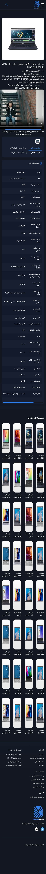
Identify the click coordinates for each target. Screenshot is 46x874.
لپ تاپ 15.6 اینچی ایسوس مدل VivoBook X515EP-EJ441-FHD (17, 731)
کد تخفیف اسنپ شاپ (37, 797)
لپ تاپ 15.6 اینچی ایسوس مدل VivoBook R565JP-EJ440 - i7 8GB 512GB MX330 (40, 535)
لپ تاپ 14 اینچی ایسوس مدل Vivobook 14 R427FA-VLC (29, 535)
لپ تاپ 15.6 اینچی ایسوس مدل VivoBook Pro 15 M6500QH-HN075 (6, 731)
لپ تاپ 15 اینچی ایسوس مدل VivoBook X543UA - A (29, 574)
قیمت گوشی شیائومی (14, 762)
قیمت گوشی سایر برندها (13, 765)
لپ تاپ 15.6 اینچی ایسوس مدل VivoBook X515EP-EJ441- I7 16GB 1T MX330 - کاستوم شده (17, 535)
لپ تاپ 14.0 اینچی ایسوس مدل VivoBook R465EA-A (6, 496)
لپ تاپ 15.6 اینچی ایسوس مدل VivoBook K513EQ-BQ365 (6, 457)
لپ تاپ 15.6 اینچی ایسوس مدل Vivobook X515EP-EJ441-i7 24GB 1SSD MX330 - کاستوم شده (40, 574)
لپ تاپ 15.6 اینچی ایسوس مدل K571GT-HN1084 (29, 457)
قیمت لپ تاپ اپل (38, 787)
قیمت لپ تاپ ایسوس (37, 776)
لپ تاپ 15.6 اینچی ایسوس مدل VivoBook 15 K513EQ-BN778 (29, 496)
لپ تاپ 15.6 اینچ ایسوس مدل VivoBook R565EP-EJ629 (40, 731)
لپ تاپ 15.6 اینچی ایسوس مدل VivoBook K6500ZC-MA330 (29, 731)
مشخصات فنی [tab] (35, 148)
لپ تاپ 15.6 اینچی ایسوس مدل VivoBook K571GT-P (40, 457)
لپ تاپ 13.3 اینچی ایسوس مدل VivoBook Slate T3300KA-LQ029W (29, 692)
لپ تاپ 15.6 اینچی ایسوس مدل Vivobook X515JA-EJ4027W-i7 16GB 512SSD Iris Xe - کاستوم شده (6, 692)
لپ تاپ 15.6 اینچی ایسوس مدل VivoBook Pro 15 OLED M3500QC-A (17, 496)
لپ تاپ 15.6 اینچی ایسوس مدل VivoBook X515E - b (17, 457)
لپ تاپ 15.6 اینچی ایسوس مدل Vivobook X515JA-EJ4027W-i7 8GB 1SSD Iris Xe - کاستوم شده (6, 653)
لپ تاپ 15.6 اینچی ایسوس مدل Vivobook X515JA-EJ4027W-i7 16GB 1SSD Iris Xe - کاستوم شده (17, 692)
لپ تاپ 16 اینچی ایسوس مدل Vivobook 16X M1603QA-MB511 (40, 614)
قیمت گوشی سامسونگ (13, 754)
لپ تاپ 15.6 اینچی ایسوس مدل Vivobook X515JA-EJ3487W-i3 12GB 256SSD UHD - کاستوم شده (40, 692)
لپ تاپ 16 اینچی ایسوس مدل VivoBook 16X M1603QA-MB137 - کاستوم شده (17, 614)
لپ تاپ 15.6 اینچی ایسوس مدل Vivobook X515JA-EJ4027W (6, 574)
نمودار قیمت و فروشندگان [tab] (18, 148)
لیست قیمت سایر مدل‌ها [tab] (19, 153)
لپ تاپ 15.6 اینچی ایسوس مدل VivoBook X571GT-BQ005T (40, 496)
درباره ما (41, 754)
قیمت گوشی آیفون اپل (14, 758)
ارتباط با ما (41, 765)
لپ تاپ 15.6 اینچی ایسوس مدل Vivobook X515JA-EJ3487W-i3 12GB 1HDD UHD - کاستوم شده (17, 653)
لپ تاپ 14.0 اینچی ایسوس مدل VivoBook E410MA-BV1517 (40, 653)
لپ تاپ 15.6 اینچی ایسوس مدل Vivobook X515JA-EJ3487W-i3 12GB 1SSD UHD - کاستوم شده (29, 653)
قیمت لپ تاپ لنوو (38, 783)
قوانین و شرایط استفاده (36, 758)
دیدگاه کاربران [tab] (35, 153)
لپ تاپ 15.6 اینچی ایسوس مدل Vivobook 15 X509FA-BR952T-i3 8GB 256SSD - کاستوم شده (29, 614)
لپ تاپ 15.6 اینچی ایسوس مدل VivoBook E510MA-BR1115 (6, 614)
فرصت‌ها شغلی (39, 762)
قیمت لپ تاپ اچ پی (37, 779)
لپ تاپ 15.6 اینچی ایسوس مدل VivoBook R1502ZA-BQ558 (17, 574)
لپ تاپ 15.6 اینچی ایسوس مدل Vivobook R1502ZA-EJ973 (6, 535)
